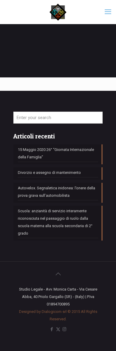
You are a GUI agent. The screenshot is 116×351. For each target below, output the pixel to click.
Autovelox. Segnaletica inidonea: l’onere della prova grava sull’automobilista (56, 192)
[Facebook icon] (52, 329)
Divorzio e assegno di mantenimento (49, 172)
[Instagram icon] (64, 329)
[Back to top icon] (58, 274)
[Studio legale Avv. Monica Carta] (58, 12)
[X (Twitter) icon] (58, 329)
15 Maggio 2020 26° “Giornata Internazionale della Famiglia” (56, 153)
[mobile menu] (108, 12)
